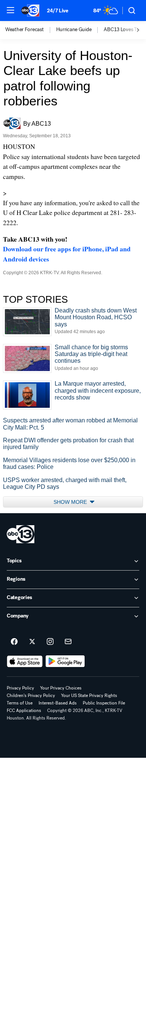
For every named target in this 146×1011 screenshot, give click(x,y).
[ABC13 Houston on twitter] (32, 641)
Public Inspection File (104, 703)
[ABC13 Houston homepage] (30, 11)
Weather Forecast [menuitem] (24, 29)
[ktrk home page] (20, 534)
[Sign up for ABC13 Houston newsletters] (68, 641)
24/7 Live (57, 10)
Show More (71, 502)
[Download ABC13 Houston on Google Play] (65, 661)
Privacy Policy (20, 688)
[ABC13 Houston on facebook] (14, 641)
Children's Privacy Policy (31, 695)
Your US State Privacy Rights (89, 695)
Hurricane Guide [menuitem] (74, 29)
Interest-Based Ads (58, 703)
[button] (10, 10)
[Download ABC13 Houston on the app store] (25, 661)
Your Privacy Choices (61, 688)
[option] (30, 30)
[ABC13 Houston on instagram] (50, 641)
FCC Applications (24, 710)
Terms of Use (20, 703)
